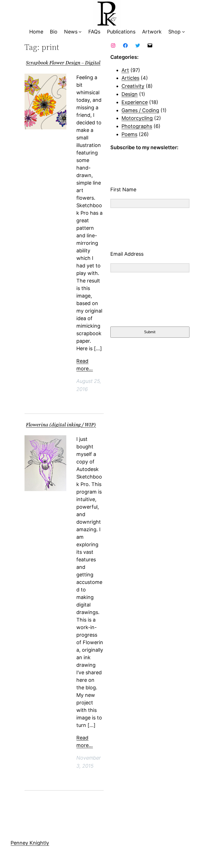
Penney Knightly (30, 843)
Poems (129, 134)
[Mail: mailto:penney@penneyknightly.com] (150, 45)
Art (125, 70)
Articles (130, 78)
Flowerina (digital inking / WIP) (61, 425)
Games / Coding (140, 110)
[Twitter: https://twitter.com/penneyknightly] (137, 45)
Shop (174, 32)
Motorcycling (137, 118)
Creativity (132, 86)
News (70, 32)
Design (129, 94)
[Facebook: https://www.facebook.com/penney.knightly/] (125, 45)
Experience (134, 102)
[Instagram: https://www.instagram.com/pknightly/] (113, 45)
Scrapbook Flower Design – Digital (63, 63)
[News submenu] (80, 31)
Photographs (136, 126)
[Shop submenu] (183, 31)
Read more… (84, 364)
